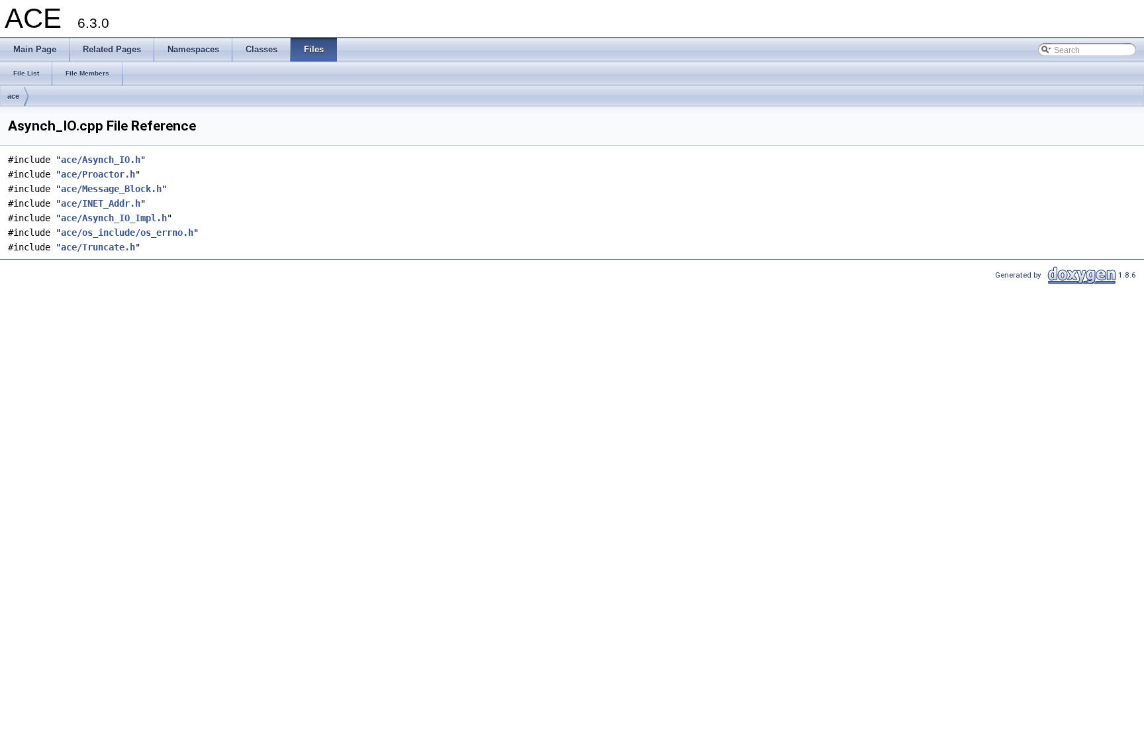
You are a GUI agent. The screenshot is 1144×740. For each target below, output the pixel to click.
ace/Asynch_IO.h (100, 159)
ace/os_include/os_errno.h (127, 232)
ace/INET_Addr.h (100, 203)
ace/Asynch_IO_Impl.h (114, 218)
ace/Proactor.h (98, 174)
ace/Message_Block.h (111, 189)
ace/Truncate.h (98, 247)
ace (13, 96)
